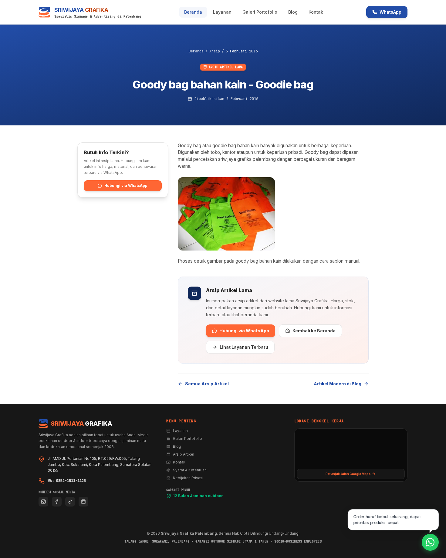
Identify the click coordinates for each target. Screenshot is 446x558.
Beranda (193, 12)
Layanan (222, 12)
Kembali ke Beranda (314, 330)
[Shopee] (83, 502)
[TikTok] (70, 502)
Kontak (316, 12)
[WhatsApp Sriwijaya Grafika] (430, 542)
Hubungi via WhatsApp (244, 330)
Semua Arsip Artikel (207, 383)
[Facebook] (57, 502)
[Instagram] (43, 502)
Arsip (214, 51)
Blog (293, 12)
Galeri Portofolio (259, 12)
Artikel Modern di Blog (337, 383)
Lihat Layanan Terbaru (244, 347)
